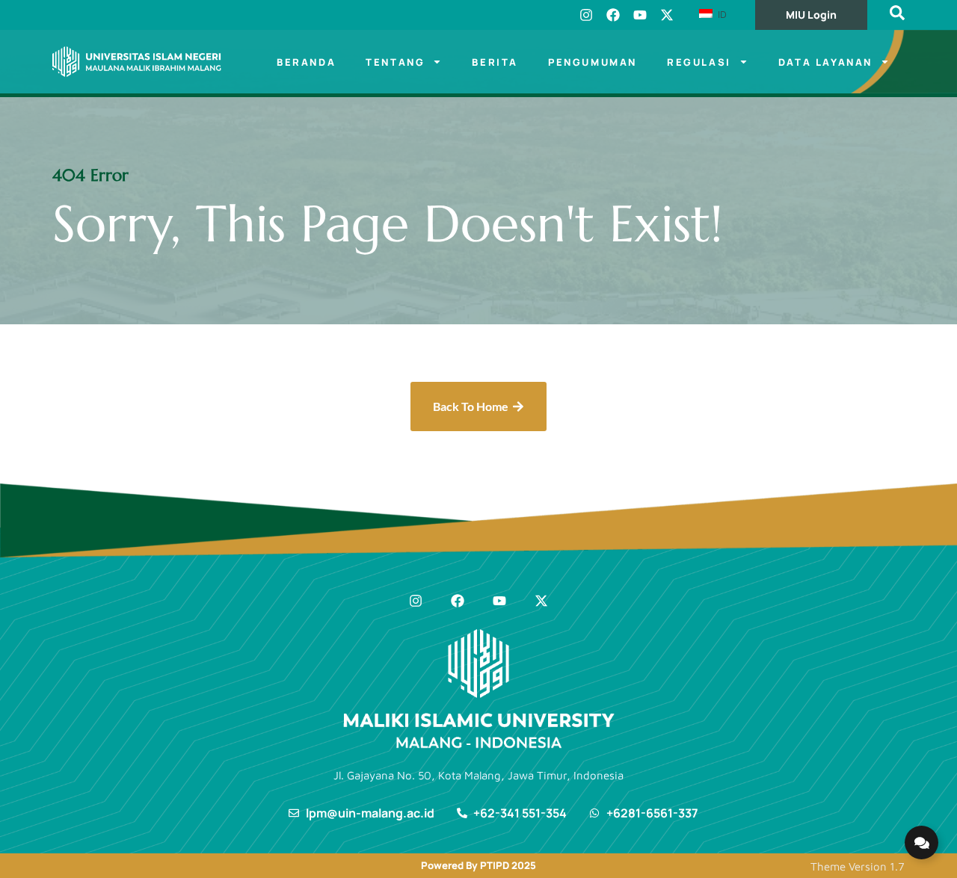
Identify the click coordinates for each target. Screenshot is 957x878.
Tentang (395, 62)
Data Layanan (825, 62)
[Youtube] (640, 14)
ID (721, 14)
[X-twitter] (666, 14)
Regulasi (699, 62)
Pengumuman (592, 62)
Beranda (306, 62)
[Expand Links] (921, 842)
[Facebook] (613, 14)
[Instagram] (586, 14)
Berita (495, 62)
